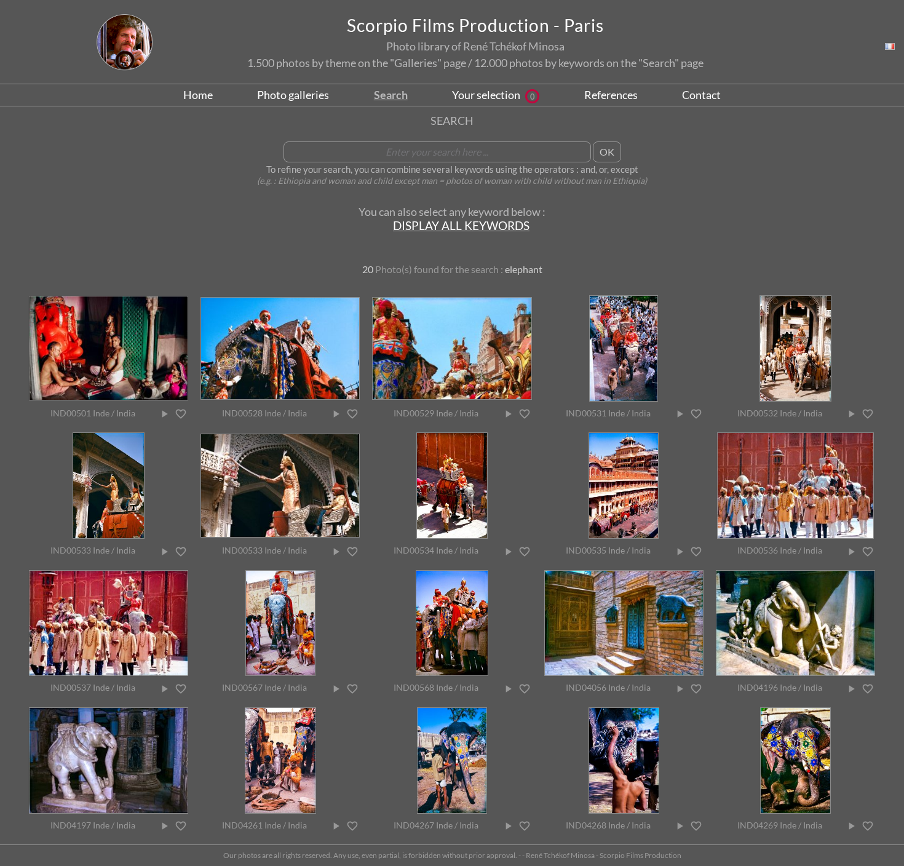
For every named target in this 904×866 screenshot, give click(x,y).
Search (391, 94)
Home (198, 94)
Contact (701, 94)
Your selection (493, 94)
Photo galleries (293, 94)
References (611, 94)
